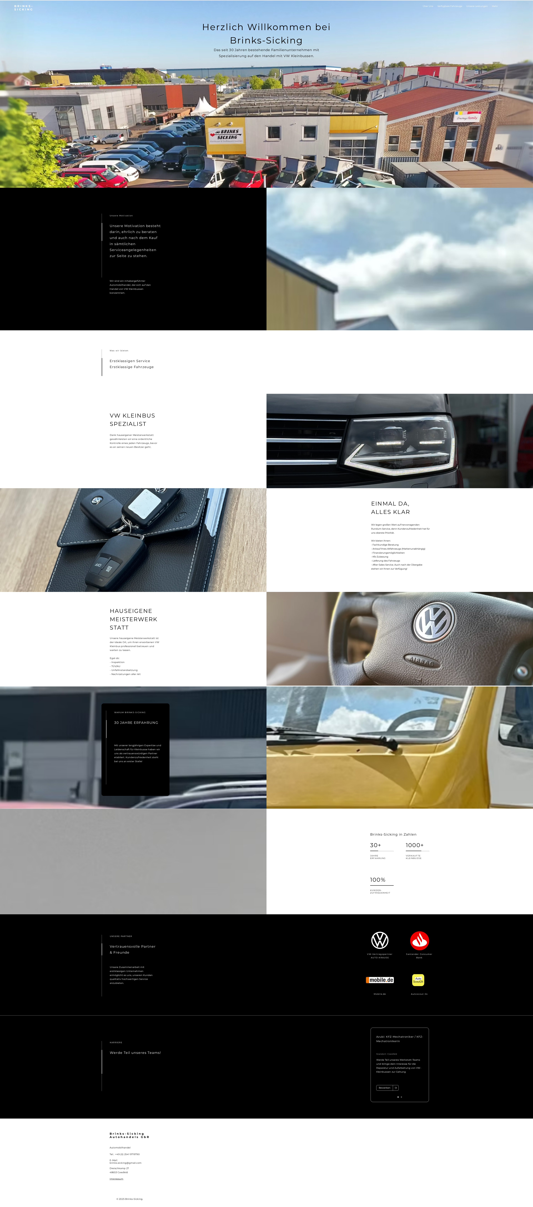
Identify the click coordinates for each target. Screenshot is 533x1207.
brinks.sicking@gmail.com (126, 1163)
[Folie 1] (398, 1097)
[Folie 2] (401, 1097)
